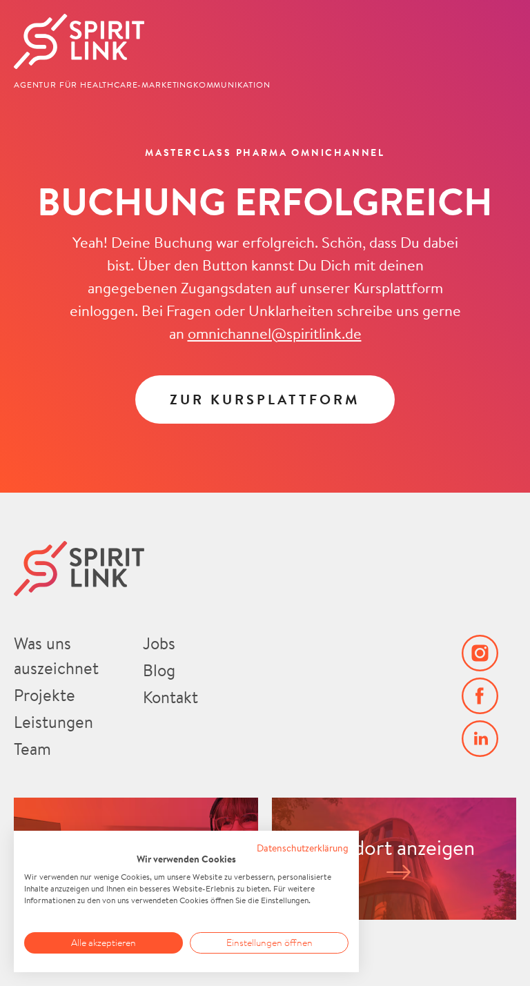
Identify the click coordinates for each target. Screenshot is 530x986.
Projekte (44, 695)
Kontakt (170, 697)
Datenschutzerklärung (303, 848)
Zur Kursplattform (265, 399)
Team (32, 749)
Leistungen (53, 722)
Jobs (159, 643)
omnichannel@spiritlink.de (275, 333)
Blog (159, 670)
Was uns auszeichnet (56, 655)
